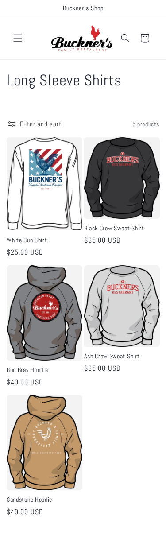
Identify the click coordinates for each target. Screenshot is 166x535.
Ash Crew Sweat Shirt (112, 356)
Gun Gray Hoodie (27, 370)
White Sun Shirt (27, 240)
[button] (17, 38)
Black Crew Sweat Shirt (114, 228)
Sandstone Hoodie (29, 500)
